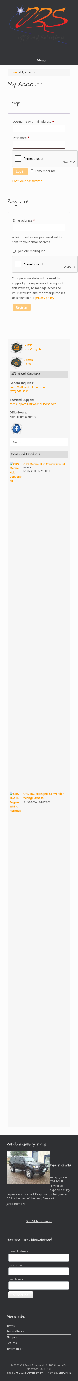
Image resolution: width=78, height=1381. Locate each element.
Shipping (12, 1337)
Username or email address (39, 121)
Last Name (15, 1279)
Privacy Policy (15, 1331)
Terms (10, 1326)
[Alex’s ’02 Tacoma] (28, 1169)
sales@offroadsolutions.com (28, 387)
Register (22, 307)
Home (14, 72)
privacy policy (44, 298)
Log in (20, 171)
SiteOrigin (65, 1372)
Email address (30, 220)
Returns (11, 1343)
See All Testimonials (39, 1221)
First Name (16, 1265)
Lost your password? (27, 181)
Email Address (18, 1251)
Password (27, 137)
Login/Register (33, 347)
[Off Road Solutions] (39, 24)
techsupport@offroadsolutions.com (33, 404)
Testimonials (14, 1349)
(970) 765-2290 (19, 391)
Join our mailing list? (32, 251)
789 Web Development (29, 1372)
